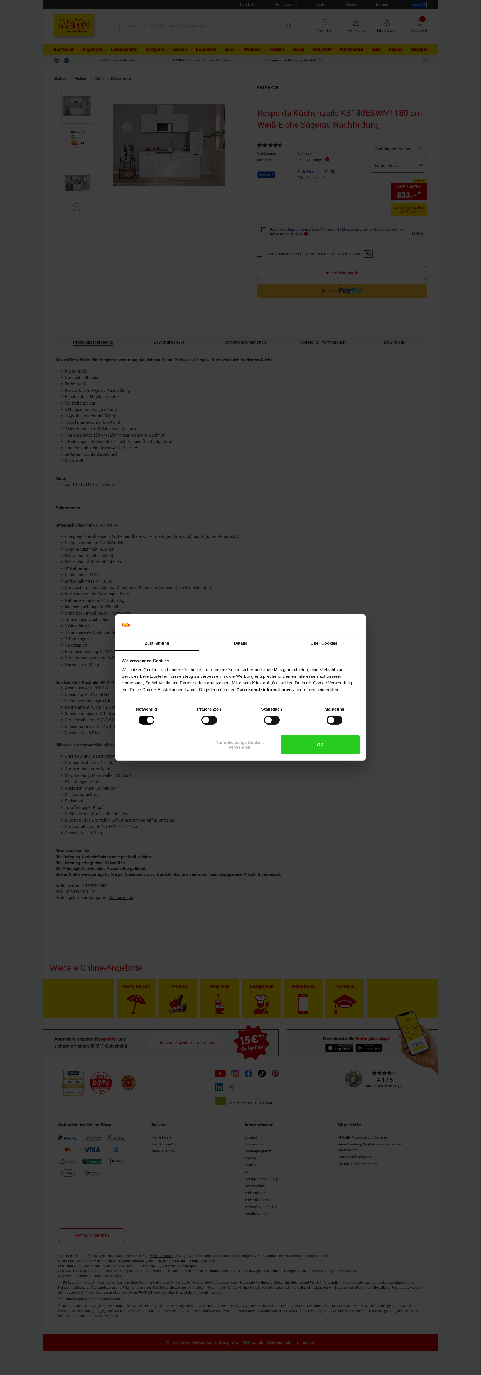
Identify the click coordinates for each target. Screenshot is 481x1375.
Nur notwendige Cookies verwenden (239, 745)
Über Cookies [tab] (324, 643)
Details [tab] (240, 643)
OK (320, 744)
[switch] (209, 720)
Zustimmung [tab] (157, 643)
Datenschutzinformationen (264, 689)
